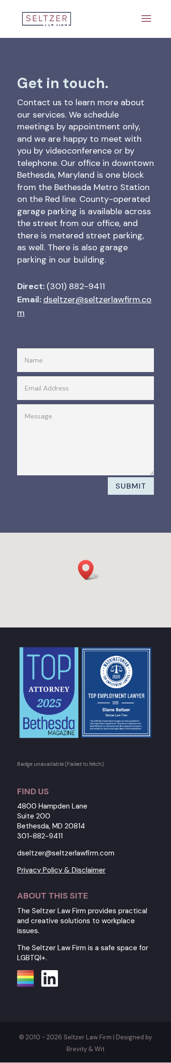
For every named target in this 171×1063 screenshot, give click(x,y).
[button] (89, 570)
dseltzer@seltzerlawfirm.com (65, 853)
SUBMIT (130, 486)
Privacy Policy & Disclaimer (61, 870)
